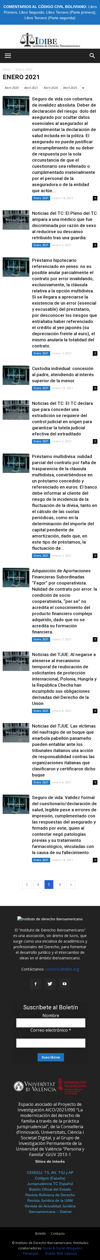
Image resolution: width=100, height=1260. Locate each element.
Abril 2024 (51, 88)
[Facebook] (35, 984)
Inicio (7, 69)
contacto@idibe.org (62, 969)
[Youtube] (64, 984)
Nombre (50, 1015)
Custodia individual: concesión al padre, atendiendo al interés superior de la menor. (63, 374)
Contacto (58, 1233)
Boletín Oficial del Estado (50, 1189)
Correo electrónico (50, 1030)
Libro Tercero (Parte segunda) (50, 18)
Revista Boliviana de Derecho (50, 1195)
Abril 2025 (70, 88)
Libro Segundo (31, 12)
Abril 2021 (31, 88)
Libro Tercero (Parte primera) (70, 12)
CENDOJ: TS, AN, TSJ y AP (50, 1172)
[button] (92, 56)
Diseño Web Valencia (61, 1253)
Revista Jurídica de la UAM (50, 1200)
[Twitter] (50, 984)
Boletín (40, 1233)
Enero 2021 (41, 198)
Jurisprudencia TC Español (50, 1184)
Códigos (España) (50, 1178)
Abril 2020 (12, 88)
